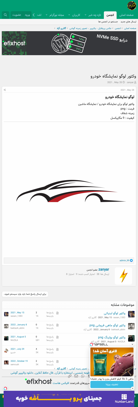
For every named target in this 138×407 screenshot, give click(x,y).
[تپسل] (5, 388)
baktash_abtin (118, 329)
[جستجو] (5, 15)
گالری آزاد (92, 317)
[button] (85, 15)
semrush (15, 364)
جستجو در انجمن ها (108, 22)
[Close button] (132, 344)
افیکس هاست (60, 383)
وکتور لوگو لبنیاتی (114, 313)
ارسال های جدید (128, 22)
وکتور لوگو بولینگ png (111, 337)
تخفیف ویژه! (112, 384)
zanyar (130, 82)
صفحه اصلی (126, 15)
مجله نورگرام (57, 15)
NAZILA (121, 341)
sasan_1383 (119, 317)
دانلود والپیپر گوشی (22, 373)
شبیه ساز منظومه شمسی (89, 373)
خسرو (13, 352)
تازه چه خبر (94, 15)
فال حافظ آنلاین (43, 373)
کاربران (76, 15)
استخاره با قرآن (63, 373)
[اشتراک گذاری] (5, 90)
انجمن (110, 15)
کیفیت (130, 118)
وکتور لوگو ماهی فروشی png (107, 325)
